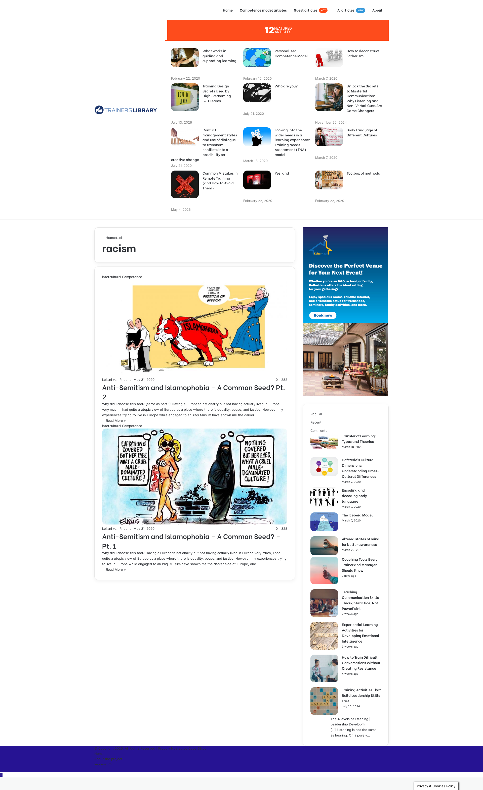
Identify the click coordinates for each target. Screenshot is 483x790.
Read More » (116, 420)
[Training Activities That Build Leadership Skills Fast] (324, 714)
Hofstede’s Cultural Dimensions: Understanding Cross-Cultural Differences (360, 468)
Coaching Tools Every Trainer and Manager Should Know (360, 564)
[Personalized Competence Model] (257, 66)
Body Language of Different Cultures (362, 132)
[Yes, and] (257, 188)
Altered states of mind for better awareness (360, 541)
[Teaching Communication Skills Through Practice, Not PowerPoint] (324, 616)
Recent (315, 422)
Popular (316, 414)
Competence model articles (263, 10)
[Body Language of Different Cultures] (329, 145)
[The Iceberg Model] (324, 530)
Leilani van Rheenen (118, 380)
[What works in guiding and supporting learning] (185, 66)
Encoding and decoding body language (354, 495)
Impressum (102, 764)
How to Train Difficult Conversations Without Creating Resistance (361, 662)
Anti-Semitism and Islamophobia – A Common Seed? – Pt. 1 (191, 540)
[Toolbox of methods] (329, 188)
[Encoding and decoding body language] (324, 505)
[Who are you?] (257, 101)
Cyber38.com (198, 748)
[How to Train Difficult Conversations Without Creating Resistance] (324, 681)
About (377, 10)
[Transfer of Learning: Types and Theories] (324, 451)
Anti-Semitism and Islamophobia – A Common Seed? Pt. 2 (193, 391)
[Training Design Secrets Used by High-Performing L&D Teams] (185, 110)
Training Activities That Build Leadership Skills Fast (361, 695)
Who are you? (286, 85)
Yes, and (282, 173)
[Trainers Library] (125, 109)
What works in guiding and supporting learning (219, 55)
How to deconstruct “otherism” (363, 53)
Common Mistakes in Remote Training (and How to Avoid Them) (220, 180)
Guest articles (310, 10)
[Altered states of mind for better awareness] (324, 554)
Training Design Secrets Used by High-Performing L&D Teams (217, 93)
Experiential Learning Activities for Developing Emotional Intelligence (360, 633)
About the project (108, 759)
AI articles (350, 10)
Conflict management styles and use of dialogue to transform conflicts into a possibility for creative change (204, 144)
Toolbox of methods (363, 173)
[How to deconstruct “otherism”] (329, 66)
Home (228, 10)
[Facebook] (95, 769)
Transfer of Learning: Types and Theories (359, 438)
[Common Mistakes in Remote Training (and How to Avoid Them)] (185, 197)
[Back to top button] (1, 775)
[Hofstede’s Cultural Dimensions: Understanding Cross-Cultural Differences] (324, 475)
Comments (318, 431)
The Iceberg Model (357, 514)
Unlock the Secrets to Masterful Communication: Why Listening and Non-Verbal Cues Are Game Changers (364, 98)
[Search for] (161, 120)
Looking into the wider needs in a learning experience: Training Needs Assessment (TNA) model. (292, 142)
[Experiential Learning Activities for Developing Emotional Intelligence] (324, 648)
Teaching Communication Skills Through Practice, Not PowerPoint (360, 600)
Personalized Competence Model (291, 53)
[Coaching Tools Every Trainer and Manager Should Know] (324, 583)
